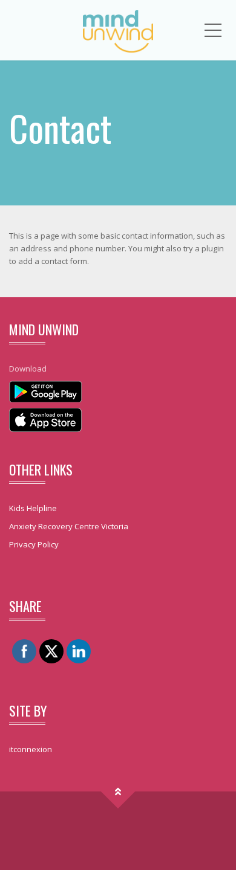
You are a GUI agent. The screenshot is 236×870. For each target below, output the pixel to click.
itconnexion (30, 749)
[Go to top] (118, 792)
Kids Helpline (33, 508)
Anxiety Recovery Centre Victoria (68, 526)
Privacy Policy (34, 544)
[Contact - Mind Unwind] (118, 30)
